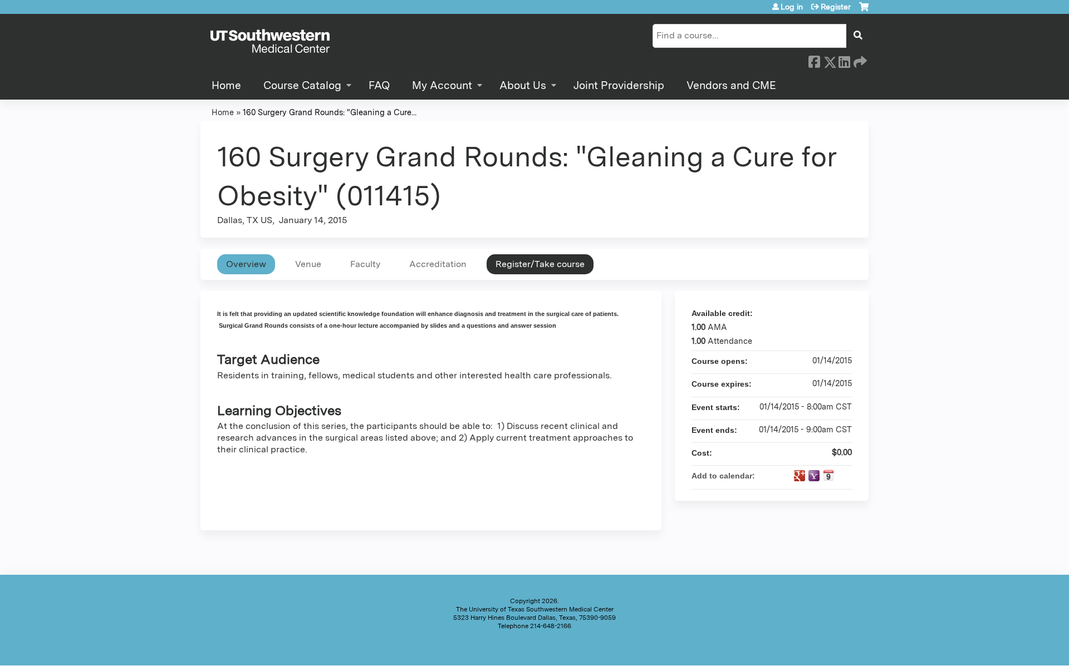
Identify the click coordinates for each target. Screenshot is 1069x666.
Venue (308, 264)
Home (226, 85)
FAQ (379, 85)
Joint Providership (618, 85)
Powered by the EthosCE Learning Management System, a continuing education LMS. (829, 647)
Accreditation (438, 264)
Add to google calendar (799, 475)
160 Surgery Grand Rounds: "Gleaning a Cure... (329, 112)
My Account (442, 85)
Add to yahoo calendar (814, 475)
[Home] (270, 42)
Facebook (814, 60)
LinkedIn (844, 60)
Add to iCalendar (828, 475)
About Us (522, 85)
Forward (859, 60)
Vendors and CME (731, 85)
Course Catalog (302, 85)
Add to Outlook (843, 475)
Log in (792, 7)
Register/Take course (540, 264)
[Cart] (864, 11)
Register (836, 7)
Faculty (365, 264)
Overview (246, 264)
